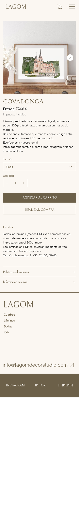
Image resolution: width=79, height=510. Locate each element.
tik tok (39, 385)
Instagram (15, 385)
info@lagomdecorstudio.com (35, 365)
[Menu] (72, 6)
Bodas (8, 326)
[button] (60, 6)
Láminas (9, 320)
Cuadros (9, 314)
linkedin (65, 385)
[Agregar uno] (23, 183)
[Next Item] (70, 57)
